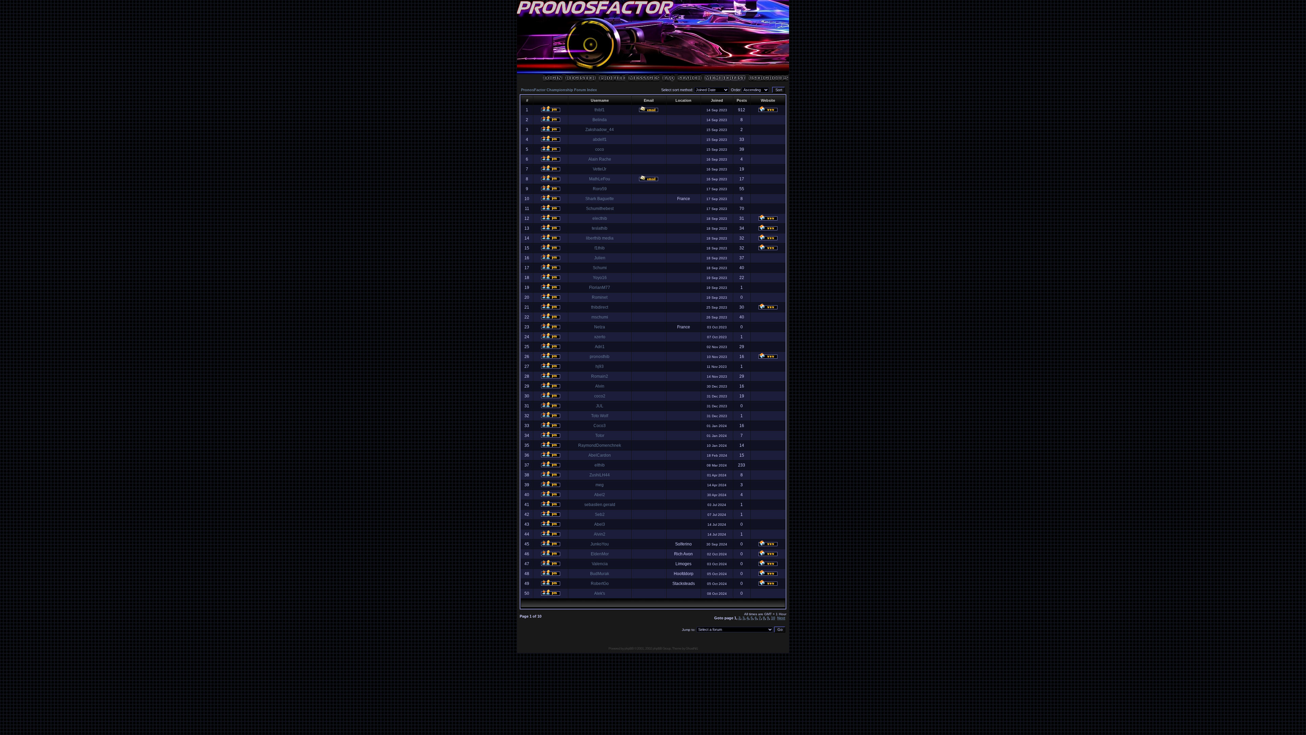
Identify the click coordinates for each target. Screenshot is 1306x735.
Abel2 (599, 494)
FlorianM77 (599, 287)
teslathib (599, 228)
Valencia (600, 563)
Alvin (599, 386)
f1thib (600, 248)
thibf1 (600, 110)
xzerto (599, 336)
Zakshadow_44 (599, 129)
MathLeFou (599, 179)
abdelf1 (600, 139)
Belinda (599, 119)
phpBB (629, 648)
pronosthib (599, 356)
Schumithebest (600, 208)
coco (599, 149)
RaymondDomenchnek (599, 445)
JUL (599, 406)
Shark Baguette (599, 198)
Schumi (600, 267)
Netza (599, 327)
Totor (599, 435)
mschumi (599, 317)
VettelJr (599, 169)
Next (781, 618)
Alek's (599, 593)
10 (773, 618)
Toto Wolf (599, 415)
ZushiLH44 (599, 475)
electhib (599, 218)
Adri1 (600, 346)
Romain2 (599, 376)
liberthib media (600, 238)
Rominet (599, 297)
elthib (600, 465)
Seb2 (600, 514)
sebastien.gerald (599, 504)
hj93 (600, 366)
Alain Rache (599, 159)
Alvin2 (599, 534)
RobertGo (600, 583)
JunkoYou (599, 544)
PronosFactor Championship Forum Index (559, 90)
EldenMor (600, 554)
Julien (599, 258)
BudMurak (599, 573)
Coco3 (599, 425)
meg (600, 485)
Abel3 (599, 524)
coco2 (599, 396)
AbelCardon (599, 455)
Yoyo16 (600, 277)
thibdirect (599, 307)
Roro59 (600, 188)
